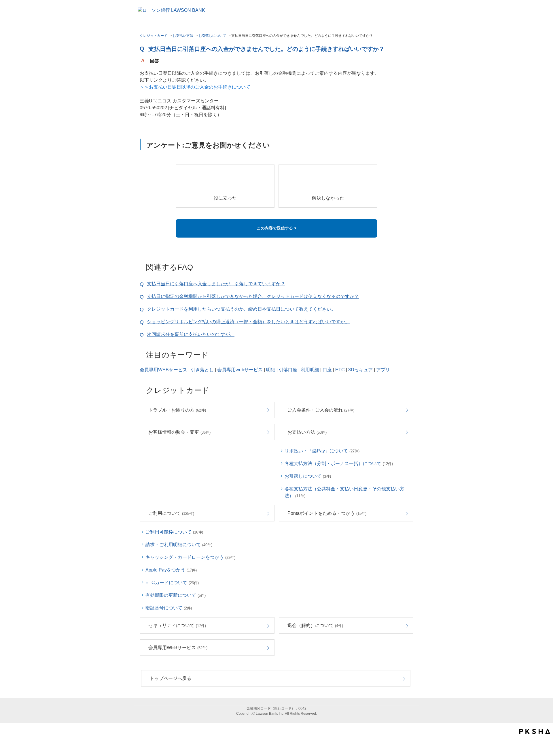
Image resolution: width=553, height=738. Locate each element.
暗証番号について (168, 607)
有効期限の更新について (175, 595)
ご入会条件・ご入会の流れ (320, 410)
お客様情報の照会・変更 (179, 432)
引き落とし (202, 369)
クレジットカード (153, 36)
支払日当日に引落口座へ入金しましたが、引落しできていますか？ (216, 283)
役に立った (225, 198)
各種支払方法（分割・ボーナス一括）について (339, 463)
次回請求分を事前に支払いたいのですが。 (190, 334)
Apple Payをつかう (171, 569)
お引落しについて (212, 36)
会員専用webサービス (240, 369)
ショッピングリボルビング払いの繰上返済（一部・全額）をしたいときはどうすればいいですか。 (248, 321)
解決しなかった (328, 198)
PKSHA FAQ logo (534, 731)
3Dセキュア (360, 369)
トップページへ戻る (170, 678)
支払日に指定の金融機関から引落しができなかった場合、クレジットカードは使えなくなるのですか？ (253, 296)
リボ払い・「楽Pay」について (322, 450)
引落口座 (288, 369)
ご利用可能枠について (174, 531)
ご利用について (171, 513)
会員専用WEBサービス (163, 369)
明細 (270, 369)
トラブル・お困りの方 (177, 410)
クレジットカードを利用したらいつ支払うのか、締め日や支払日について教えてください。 (241, 309)
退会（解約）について (315, 625)
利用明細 (310, 369)
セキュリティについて (177, 625)
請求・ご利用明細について (178, 544)
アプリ (383, 369)
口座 (327, 369)
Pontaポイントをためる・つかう (326, 513)
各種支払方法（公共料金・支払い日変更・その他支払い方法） (344, 492)
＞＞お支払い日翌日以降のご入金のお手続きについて (195, 87)
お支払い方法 (183, 36)
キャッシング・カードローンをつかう (190, 557)
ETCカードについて (172, 582)
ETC (340, 369)
